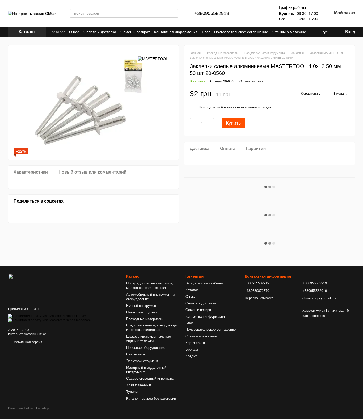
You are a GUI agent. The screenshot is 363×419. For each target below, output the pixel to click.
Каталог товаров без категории (151, 398)
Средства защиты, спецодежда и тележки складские (151, 327)
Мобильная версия (27, 342)
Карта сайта (195, 343)
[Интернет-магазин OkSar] (30, 287)
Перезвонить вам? (259, 298)
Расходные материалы (144, 319)
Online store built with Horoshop (28, 408)
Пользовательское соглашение (241, 32)
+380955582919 (211, 13)
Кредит (191, 356)
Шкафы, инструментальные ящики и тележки (148, 338)
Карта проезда (313, 316)
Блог (206, 32)
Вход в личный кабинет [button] (204, 283)
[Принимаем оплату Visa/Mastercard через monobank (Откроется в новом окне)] (49, 320)
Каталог (58, 32)
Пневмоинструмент (141, 312)
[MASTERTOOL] (153, 58)
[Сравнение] (249, 13)
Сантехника (135, 354)
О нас (74, 32)
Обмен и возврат (135, 32)
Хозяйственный (138, 385)
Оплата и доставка (99, 32)
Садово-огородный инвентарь (150, 378)
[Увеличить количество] (210, 123)
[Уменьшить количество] (193, 123)
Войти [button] (204, 107)
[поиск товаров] (174, 13)
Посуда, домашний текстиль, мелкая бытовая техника (149, 285)
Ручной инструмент (142, 306)
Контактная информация (176, 32)
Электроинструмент (142, 361)
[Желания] (263, 13)
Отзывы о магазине (289, 32)
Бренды (191, 349)
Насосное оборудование (145, 348)
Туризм (132, 392)
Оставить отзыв (251, 81)
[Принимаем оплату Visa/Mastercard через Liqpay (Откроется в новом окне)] (47, 316)
